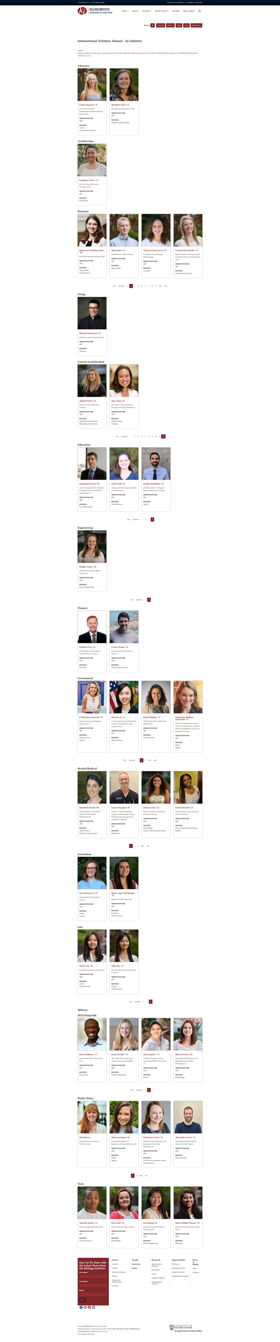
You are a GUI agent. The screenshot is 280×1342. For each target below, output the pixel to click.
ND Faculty (175, 1264)
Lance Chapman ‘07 (120, 807)
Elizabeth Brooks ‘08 (89, 807)
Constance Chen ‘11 (88, 180)
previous (121, 286)
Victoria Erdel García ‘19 (154, 250)
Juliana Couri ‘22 (151, 807)
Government (152, 53)
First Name (83, 1272)
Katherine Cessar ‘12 (153, 1137)
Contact (115, 1268)
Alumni (134, 1268)
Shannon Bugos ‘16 (120, 1137)
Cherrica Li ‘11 (118, 717)
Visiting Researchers (179, 1268)
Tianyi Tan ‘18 (86, 966)
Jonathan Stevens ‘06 (89, 483)
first (114, 286)
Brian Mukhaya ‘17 (88, 1054)
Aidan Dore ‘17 (118, 250)
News (195, 1268)
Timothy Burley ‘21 (88, 1223)
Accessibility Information (86, 1334)
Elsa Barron (84, 1137)
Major (179, 25)
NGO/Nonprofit (192, 53)
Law (178, 53)
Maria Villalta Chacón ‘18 (187, 1223)
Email (81, 1290)
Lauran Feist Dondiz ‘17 (186, 250)
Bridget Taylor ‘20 (87, 566)
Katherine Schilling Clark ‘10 (91, 251)
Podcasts (196, 1272)
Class (186, 25)
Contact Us (104, 1331)
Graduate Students (158, 1278)
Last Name (83, 1281)
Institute (115, 1264)
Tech (89, 56)
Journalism (172, 53)
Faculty (154, 1274)
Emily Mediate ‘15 (151, 717)
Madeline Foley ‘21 (120, 104)
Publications (156, 1270)
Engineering (136, 53)
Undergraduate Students (157, 1283)
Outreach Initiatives (119, 1272)
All (152, 25)
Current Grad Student (115, 53)
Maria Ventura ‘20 (183, 1054)
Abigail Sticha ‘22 (87, 401)
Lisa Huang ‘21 (150, 1223)
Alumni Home (196, 25)
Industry (170, 25)
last (166, 286)
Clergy (104, 53)
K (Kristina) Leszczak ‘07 (91, 717)
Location (161, 25)
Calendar (176, 11)
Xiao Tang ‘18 (117, 401)
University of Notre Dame (98, 1326)
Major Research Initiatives (157, 1265)
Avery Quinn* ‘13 (151, 1054)
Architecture (89, 53)
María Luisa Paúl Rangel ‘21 (123, 894)
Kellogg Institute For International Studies (92, 1329)
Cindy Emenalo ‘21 (184, 807)
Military (183, 53)
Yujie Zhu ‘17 (117, 966)
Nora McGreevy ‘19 (88, 893)
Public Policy (82, 56)
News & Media (188, 11)
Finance (143, 53)
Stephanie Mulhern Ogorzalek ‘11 (184, 718)
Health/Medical (162, 53)
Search (199, 12)
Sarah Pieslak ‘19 (119, 1054)
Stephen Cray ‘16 (87, 647)
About (125, 11)
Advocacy (81, 53)
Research (146, 11)
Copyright (81, 1326)
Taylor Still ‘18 (118, 483)
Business (98, 53)
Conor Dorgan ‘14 (119, 647)
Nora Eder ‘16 (117, 1223)
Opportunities (161, 11)
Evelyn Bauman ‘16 (88, 104)
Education (127, 53)
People (135, 11)
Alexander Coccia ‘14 (185, 1137)
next (160, 286)
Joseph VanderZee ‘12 (153, 483)
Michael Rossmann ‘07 (90, 333)
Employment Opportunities (117, 1281)
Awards (114, 1276)
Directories (136, 1264)
